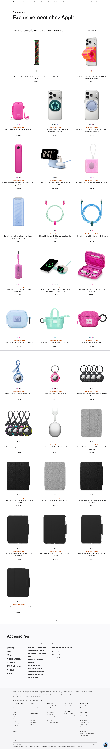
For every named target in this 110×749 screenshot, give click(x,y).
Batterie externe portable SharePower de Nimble (91, 183)
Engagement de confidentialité (20, 746)
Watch (14, 714)
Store (14, 705)
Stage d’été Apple (51, 712)
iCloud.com (32, 710)
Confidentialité (83, 710)
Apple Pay (15, 731)
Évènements (83, 731)
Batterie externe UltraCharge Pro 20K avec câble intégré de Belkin (18, 184)
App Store (32, 724)
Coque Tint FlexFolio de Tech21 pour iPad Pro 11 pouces (92, 554)
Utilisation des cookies (34, 746)
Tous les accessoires (22, 700)
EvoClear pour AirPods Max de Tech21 (55, 447)
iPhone (14, 712)
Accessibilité (83, 705)
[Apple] (13, 700)
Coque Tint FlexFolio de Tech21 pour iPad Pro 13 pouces (18, 608)
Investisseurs (83, 726)
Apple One (32, 715)
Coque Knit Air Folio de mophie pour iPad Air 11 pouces (91, 448)
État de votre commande (52, 722)
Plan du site (79, 746)
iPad (14, 710)
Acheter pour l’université (69, 715)
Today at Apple (50, 710)
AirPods (15, 716)
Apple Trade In (50, 720)
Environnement (83, 708)
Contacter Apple (84, 735)
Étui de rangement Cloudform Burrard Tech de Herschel (92, 290)
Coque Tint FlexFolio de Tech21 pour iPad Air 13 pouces (55, 554)
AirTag (14, 721)
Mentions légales (71, 746)
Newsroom (82, 718)
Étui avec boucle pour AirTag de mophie (18, 394)
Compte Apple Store (34, 708)
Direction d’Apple (84, 720)
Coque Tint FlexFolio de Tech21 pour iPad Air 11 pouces (18, 554)
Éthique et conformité (85, 729)
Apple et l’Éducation (68, 713)
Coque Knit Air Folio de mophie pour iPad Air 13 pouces (18, 501)
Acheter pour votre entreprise (70, 708)
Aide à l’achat (50, 724)
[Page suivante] (61, 620)
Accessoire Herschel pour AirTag (91, 342)
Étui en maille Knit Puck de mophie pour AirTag (55, 394)
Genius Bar (49, 708)
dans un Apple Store (34, 740)
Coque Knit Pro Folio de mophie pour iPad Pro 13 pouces (92, 501)
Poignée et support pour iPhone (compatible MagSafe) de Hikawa (91, 77)
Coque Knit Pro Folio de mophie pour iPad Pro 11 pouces (55, 501)
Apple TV (32, 718)
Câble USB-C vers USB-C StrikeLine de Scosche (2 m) (92, 237)
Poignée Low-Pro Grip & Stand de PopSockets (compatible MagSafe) (91, 131)
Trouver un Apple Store (52, 705)
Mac (14, 708)
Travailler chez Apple (85, 722)
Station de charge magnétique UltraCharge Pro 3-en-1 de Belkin (55, 184)
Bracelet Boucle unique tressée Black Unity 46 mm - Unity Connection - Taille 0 (36, 77)
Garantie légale (83, 724)
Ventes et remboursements (59, 746)
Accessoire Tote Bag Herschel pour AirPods (55, 342)
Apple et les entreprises (69, 705)
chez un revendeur (45, 740)
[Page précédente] (48, 620)
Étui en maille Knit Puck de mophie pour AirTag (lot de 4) (91, 395)
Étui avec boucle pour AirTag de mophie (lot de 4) (18, 448)
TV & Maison (16, 719)
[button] (92, 2)
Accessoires (16, 723)
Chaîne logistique (84, 712)
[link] (105, 744)
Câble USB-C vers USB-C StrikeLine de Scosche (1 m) (55, 237)
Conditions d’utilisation (46, 746)
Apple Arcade (33, 722)
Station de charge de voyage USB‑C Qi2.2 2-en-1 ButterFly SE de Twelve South (55, 290)
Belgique (95, 744)
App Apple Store (50, 714)
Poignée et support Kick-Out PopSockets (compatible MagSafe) (55, 131)
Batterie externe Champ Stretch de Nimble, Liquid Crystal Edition (18, 237)
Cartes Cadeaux (17, 725)
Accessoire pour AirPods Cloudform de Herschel (18, 342)
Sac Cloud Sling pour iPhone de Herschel (18, 129)
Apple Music (32, 720)
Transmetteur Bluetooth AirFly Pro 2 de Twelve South (18, 290)
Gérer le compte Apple (35, 705)
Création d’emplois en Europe (87, 733)
